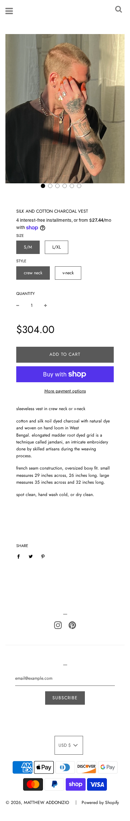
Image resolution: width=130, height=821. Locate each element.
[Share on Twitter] (30, 556)
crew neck (33, 273)
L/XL (56, 247)
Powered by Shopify (100, 802)
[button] (43, 186)
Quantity (25, 293)
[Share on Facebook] (20, 556)
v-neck (68, 273)
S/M (28, 247)
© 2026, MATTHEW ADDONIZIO (37, 802)
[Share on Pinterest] (43, 556)
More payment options (65, 391)
